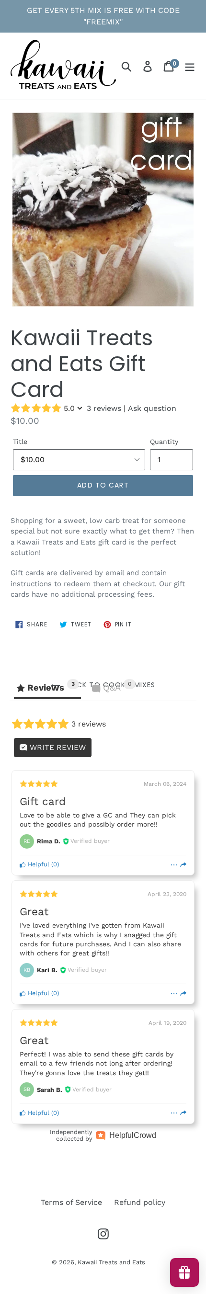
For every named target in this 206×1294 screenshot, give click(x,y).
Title (20, 441)
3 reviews (104, 408)
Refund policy (139, 1202)
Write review (56, 747)
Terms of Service (71, 1202)
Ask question (152, 408)
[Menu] (189, 66)
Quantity (164, 441)
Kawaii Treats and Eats (111, 1262)
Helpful (37, 864)
